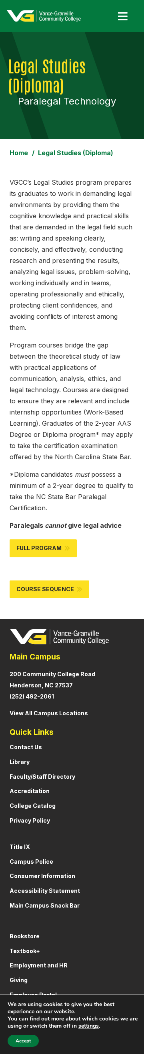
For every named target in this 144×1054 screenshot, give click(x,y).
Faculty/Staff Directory (42, 776)
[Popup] (120, 16)
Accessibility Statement (45, 890)
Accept (23, 1041)
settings (88, 1026)
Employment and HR (39, 965)
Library (20, 761)
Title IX (20, 846)
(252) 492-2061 (32, 696)
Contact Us (26, 747)
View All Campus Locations (49, 713)
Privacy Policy (30, 820)
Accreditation (30, 791)
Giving (19, 980)
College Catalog (33, 805)
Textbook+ (25, 950)
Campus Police (31, 861)
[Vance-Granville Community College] (43, 16)
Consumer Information (42, 875)
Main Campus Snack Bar (45, 905)
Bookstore (25, 936)
